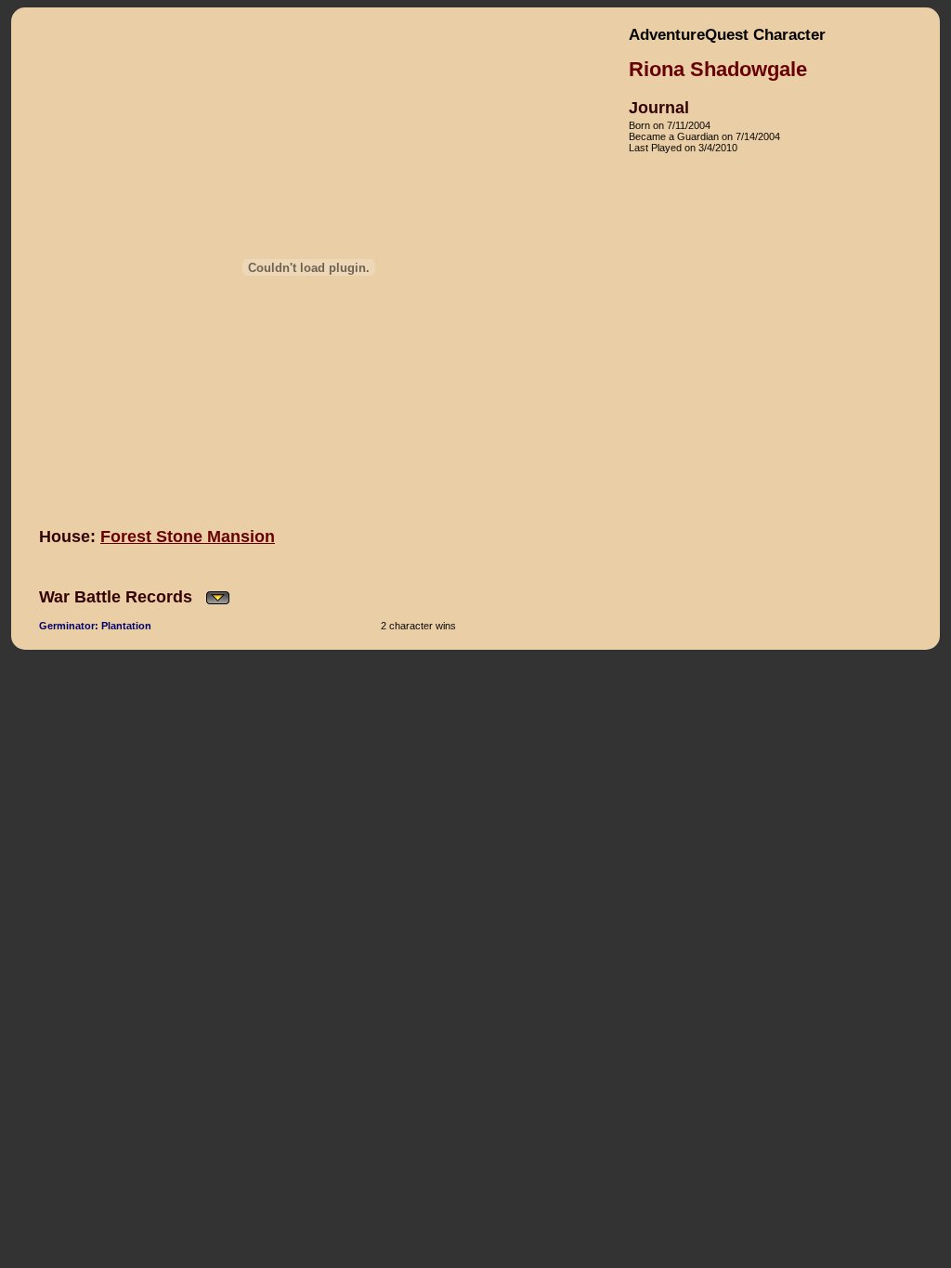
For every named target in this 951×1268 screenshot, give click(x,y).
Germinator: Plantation (95, 625)
